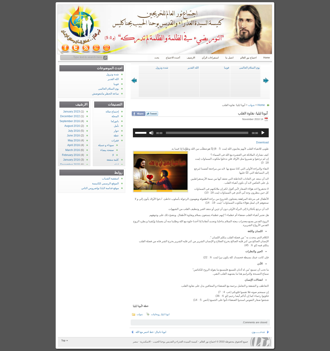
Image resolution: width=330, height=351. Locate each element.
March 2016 (72, 150)
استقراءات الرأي (210, 57)
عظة (116, 135)
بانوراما (115, 121)
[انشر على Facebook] (138, 113)
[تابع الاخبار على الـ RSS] (86, 47)
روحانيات (155, 314)
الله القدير (193, 67)
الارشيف (191, 57)
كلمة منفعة (113, 159)
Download (262, 142)
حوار (116, 130)
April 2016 (73, 145)
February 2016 (71, 155)
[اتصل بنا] (106, 47)
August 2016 (72, 125)
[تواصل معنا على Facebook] (65, 47)
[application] (201, 132)
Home (266, 57)
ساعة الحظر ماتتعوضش (105, 93)
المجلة (115, 116)
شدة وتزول (162, 67)
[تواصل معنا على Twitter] (75, 47)
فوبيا (226, 67)
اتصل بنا (229, 57)
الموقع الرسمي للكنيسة (105, 183)
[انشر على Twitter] (152, 113)
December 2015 (70, 164)
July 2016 (74, 130)
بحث (156, 57)
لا (113, 155)
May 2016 (74, 140)
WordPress (260, 341)
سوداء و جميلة (106, 145)
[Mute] (151, 133)
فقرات (115, 140)
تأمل (116, 125)
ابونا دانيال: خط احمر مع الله (151, 332)
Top (63, 340)
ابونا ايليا (165, 314)
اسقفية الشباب (110, 178)
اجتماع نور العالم (248, 57)
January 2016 (71, 159)
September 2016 (69, 121)
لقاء (116, 164)
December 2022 (70, 116)
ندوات (251, 105)
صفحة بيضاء (107, 150)
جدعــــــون (258, 332)
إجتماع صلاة (112, 111)
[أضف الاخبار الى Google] (96, 47)
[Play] (263, 133)
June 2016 (73, 135)
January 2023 (71, 111)
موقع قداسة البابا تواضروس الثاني (100, 188)
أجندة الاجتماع (173, 57)
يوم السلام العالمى (249, 67)
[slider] (141, 132)
